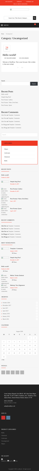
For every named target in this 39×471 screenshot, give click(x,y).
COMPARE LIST (30, 1)
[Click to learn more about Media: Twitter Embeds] (5, 283)
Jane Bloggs (4, 127)
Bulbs (5, 160)
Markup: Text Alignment (17, 285)
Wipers (6, 149)
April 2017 (6, 311)
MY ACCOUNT (8, 1)
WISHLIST (19, 1)
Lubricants (7, 153)
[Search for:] (19, 134)
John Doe (3, 115)
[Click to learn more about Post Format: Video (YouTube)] (5, 206)
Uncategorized (24, 58)
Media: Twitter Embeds (17, 275)
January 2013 (6, 313)
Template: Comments (14, 115)
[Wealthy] (19, 10)
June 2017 (5, 308)
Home (2, 33)
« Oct (2, 359)
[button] (6, 25)
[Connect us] (3, 372)
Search (3, 81)
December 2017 (7, 305)
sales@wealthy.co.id (9, 406)
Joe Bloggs (4, 124)
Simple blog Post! (6, 97)
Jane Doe (3, 118)
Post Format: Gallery (7, 99)
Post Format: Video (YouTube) (9, 102)
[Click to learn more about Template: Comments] (5, 249)
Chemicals (7, 157)
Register (24, 4)
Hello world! (9, 54)
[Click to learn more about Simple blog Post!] (5, 182)
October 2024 (6, 302)
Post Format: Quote (6, 105)
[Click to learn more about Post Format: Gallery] (5, 197)
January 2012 (6, 316)
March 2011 (6, 319)
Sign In (19, 4)
